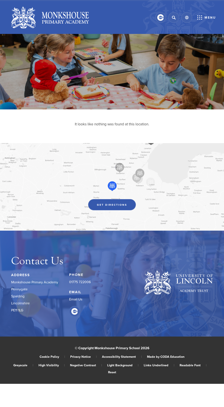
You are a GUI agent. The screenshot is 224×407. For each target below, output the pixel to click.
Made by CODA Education (165, 356)
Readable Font (193, 365)
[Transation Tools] (186, 17)
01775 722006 (80, 281)
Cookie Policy (52, 356)
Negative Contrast (86, 365)
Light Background (122, 365)
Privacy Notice (83, 356)
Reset (112, 372)
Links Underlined (159, 365)
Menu (210, 17)
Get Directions (116, 205)
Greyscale (23, 365)
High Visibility (51, 365)
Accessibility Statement (122, 356)
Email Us (75, 299)
